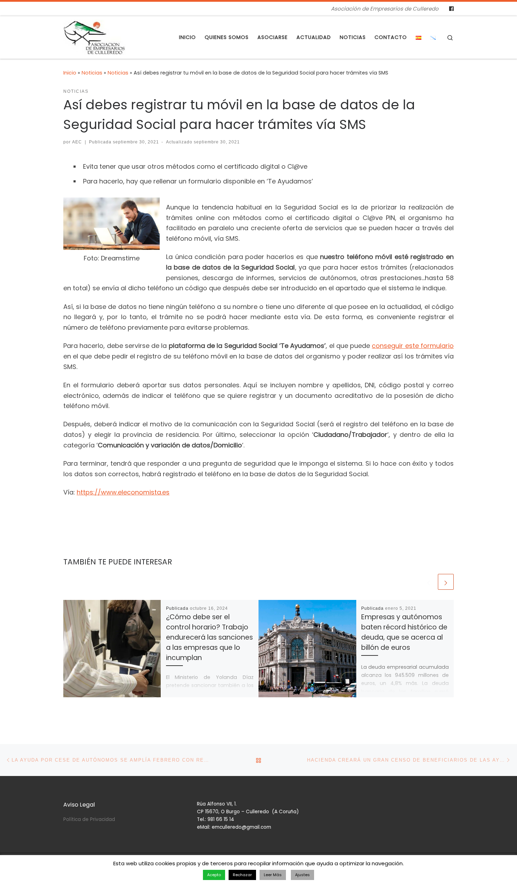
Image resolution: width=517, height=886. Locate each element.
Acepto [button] (214, 875)
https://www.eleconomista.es (123, 492)
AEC (77, 142)
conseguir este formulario (413, 345)
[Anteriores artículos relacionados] (428, 582)
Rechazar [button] (242, 875)
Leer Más (273, 875)
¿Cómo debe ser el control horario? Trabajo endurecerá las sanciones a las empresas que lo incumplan (209, 637)
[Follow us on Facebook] (451, 9)
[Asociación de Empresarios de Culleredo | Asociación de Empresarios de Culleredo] (94, 36)
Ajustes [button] (302, 875)
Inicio (69, 72)
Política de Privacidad (89, 819)
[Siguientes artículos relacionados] (446, 582)
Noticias (92, 72)
